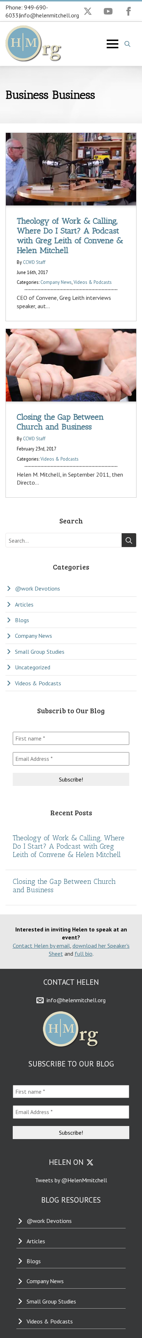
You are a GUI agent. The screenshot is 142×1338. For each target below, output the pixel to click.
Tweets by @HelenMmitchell (71, 1180)
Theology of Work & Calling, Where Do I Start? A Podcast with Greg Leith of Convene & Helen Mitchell (69, 846)
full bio (83, 953)
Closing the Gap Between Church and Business (64, 885)
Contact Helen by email (41, 945)
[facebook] (129, 11)
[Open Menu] (112, 44)
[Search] (129, 540)
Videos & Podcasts (93, 282)
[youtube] (108, 11)
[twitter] (88, 11)
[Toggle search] (127, 44)
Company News (56, 282)
